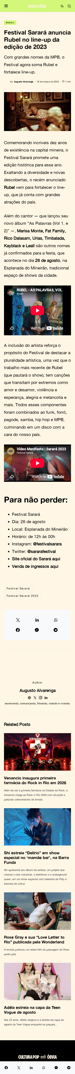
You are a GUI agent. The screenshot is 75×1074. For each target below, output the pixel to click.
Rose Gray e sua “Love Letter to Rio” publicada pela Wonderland (34, 939)
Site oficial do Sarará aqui (36, 558)
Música (10, 23)
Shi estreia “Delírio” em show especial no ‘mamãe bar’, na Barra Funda (36, 857)
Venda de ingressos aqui (35, 566)
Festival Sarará (18, 588)
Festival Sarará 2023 (23, 595)
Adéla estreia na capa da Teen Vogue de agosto (32, 1009)
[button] (6, 6)
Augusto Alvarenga (38, 690)
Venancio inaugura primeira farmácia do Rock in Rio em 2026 (35, 780)
